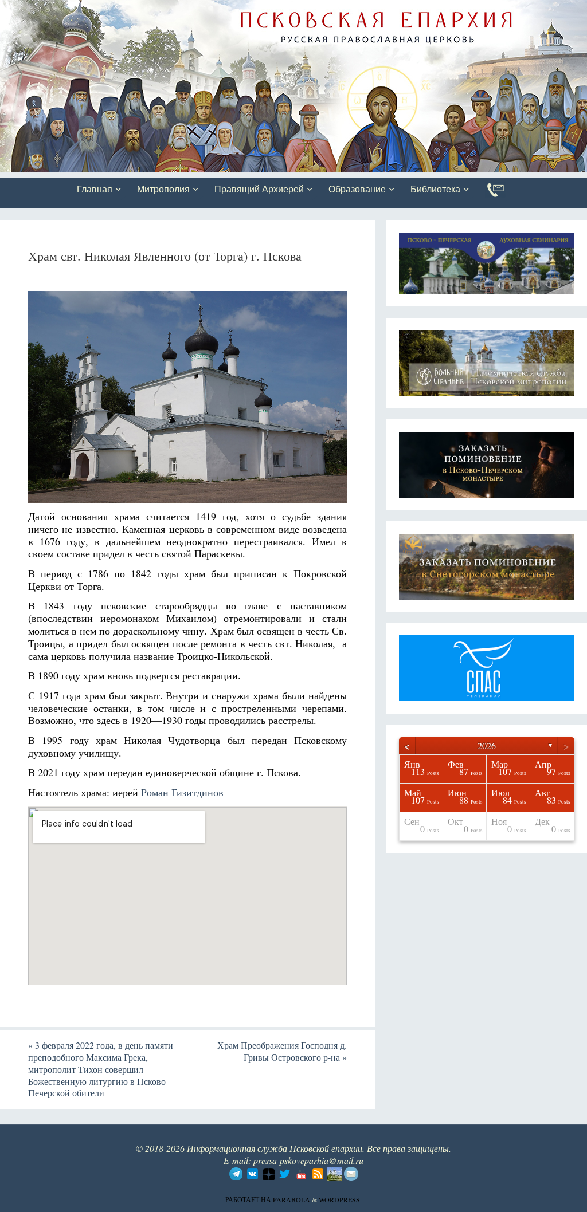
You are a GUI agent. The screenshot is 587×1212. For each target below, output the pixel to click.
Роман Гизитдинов (182, 792)
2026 (487, 745)
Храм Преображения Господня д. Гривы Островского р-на (282, 1051)
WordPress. (340, 1199)
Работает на (249, 1199)
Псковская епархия (162, 10)
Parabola (291, 1199)
